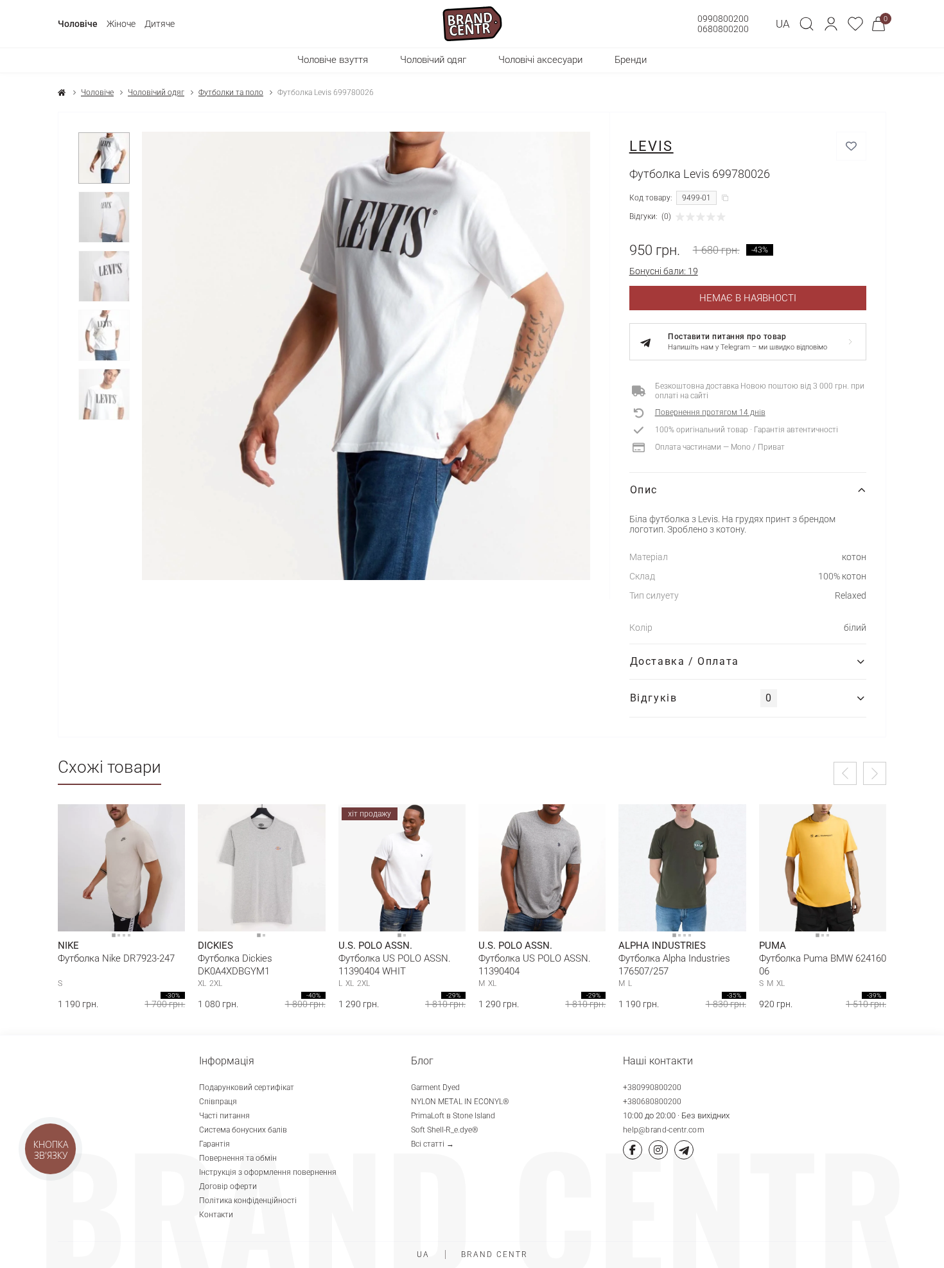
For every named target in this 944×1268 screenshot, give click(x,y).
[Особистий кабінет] (831, 23)
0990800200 (723, 18)
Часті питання (224, 1115)
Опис (644, 490)
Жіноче (121, 24)
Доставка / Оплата (684, 661)
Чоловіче (78, 24)
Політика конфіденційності (248, 1200)
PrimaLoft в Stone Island (453, 1115)
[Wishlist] (165, 823)
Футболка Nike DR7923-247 (116, 958)
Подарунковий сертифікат (246, 1087)
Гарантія (214, 1144)
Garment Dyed (435, 1087)
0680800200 (723, 29)
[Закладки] (855, 23)
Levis (651, 146)
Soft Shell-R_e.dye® (444, 1129)
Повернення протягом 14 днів (710, 412)
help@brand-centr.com (663, 1129)
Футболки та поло (230, 92)
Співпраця (218, 1101)
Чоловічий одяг (156, 92)
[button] (831, 23)
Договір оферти (228, 1186)
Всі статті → (432, 1144)
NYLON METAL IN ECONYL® (460, 1101)
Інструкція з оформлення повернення (268, 1172)
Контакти (216, 1214)
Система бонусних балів (243, 1129)
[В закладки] (851, 146)
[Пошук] (806, 23)
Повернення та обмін (238, 1158)
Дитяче (159, 24)
